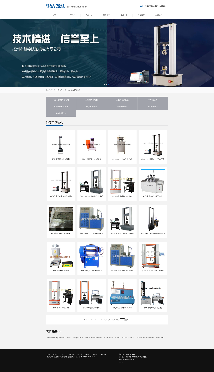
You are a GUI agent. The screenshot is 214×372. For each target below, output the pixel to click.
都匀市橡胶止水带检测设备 (91, 271)
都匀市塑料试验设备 (61, 271)
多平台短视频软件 (128, 337)
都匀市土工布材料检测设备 (61, 196)
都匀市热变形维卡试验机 (153, 196)
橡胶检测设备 (91, 107)
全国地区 (158, 15)
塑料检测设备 (61, 113)
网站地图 (103, 354)
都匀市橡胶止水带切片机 (122, 159)
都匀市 (73, 90)
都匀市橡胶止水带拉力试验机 (153, 271)
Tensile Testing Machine (74, 337)
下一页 (99, 320)
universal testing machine (145, 337)
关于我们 (71, 15)
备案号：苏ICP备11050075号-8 (85, 357)
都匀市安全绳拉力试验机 (122, 196)
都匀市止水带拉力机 (61, 308)
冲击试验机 (160, 337)
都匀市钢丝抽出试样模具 (61, 233)
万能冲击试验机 (122, 100)
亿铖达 (117, 337)
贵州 (66, 90)
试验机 (121, 362)
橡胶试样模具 (153, 107)
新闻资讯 (106, 15)
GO (128, 320)
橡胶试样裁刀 (122, 107)
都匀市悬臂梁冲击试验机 (91, 159)
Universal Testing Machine (55, 337)
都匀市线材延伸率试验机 (122, 308)
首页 (54, 15)
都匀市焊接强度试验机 (92, 308)
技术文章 (124, 15)
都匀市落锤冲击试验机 (61, 159)
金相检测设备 (108, 337)
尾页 (105, 320)
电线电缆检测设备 (61, 107)
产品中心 (89, 15)
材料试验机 (152, 100)
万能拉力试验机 (91, 100)
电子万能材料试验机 (61, 100)
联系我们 (141, 15)
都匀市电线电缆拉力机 (153, 308)
